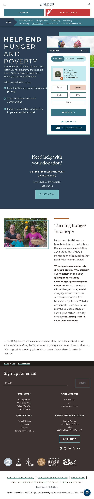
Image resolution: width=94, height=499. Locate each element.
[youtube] (78, 448)
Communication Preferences (52, 477)
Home (6, 363)
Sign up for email (20, 373)
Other (68, 102)
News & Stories (24, 421)
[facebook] (61, 448)
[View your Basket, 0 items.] (79, 4)
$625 (59, 87)
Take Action (69, 394)
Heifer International (70, 415)
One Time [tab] (59, 59)
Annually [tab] (70, 59)
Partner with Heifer (69, 406)
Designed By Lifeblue (46, 487)
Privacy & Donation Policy (20, 477)
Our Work (24, 394)
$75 (78, 95)
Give (8, 22)
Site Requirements (71, 482)
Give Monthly (55, 21)
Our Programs (24, 409)
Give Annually (24, 23)
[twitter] (74, 448)
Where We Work (24, 406)
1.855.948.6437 (47, 175)
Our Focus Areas (24, 403)
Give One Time (37, 23)
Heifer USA (24, 424)
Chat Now (47, 194)
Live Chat (69, 439)
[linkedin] (69, 448)
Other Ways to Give (26, 21)
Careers (24, 428)
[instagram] (65, 448)
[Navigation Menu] (5, 4)
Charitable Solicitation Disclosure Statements (34, 482)
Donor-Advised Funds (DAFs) (71, 23)
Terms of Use (78, 477)
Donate (24, 12)
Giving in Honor (42, 21)
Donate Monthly (52, 23)
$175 (59, 95)
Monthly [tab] (80, 59)
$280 (78, 87)
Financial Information (24, 431)
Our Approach (24, 399)
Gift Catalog (68, 12)
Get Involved (69, 399)
